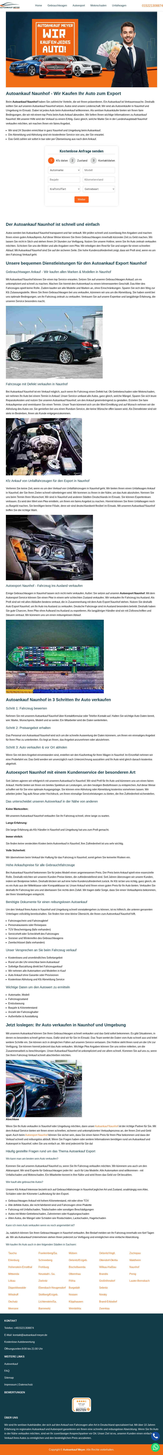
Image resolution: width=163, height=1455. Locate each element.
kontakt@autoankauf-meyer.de (30, 1335)
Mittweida (13, 1274)
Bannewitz (44, 1308)
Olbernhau (75, 1274)
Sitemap (9, 1377)
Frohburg (44, 1267)
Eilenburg (13, 1260)
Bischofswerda (77, 1267)
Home (38, 5)
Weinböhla (75, 1308)
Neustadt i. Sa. (47, 1274)
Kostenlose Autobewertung (19, 1342)
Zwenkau (104, 1308)
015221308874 (152, 5)
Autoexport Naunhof (36, 1135)
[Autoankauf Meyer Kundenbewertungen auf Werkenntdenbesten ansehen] (81, 1405)
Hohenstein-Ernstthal (20, 1267)
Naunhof (134, 1267)
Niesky (103, 1294)
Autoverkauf (11, 1364)
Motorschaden (98, 5)
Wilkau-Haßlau (107, 1267)
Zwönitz (43, 1280)
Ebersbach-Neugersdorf (52, 1287)
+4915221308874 (24, 1328)
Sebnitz (103, 1287)
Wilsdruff (13, 1294)
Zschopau (135, 1253)
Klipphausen (76, 1301)
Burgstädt (74, 1287)
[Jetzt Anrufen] (155, 1436)
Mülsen (73, 1253)
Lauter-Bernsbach (139, 1280)
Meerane (13, 1308)
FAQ (6, 1370)
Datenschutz (26, 1384)
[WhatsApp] (155, 1447)
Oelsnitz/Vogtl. (107, 1253)
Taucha (12, 1253)
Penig (132, 1274)
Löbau (11, 1280)
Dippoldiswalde (17, 1287)
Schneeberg (45, 1260)
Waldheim (135, 1260)
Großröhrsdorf (107, 1280)
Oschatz (13, 1301)
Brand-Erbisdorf (108, 1301)
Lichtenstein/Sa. (48, 1301)
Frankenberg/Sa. (48, 1253)
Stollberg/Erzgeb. (48, 1294)
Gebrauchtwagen (57, 5)
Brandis (103, 1274)
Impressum (10, 1384)
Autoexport (79, 5)
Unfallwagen (119, 5)
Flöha (72, 1280)
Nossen (73, 1294)
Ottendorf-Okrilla (108, 1260)
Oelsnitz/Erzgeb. (78, 1260)
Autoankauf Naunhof (106, 1126)
